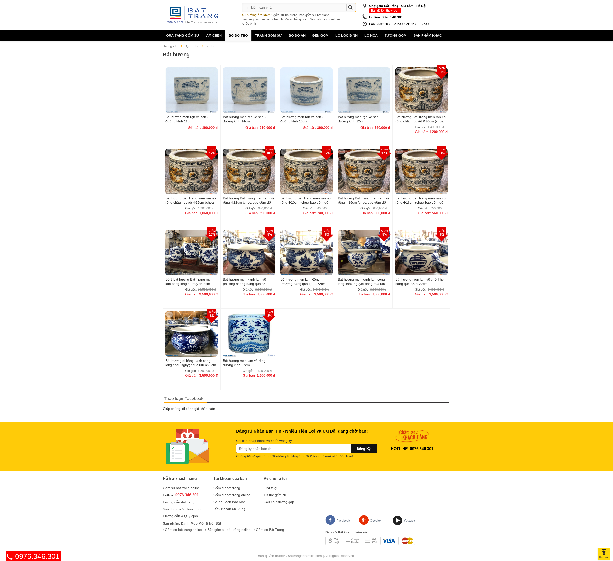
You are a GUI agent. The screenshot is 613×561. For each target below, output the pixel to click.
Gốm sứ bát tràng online (181, 488)
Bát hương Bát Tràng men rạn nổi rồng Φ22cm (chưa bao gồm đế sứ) (248, 200)
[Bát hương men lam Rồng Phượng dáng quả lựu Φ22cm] (306, 252)
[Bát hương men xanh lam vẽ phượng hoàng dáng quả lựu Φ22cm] (249, 252)
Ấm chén (214, 35)
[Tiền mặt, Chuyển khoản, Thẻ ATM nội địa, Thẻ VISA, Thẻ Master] (370, 540)
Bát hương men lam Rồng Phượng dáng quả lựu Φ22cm (303, 282)
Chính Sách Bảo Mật (229, 502)
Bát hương (213, 46)
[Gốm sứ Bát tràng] (194, 15)
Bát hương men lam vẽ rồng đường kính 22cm (244, 363)
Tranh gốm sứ (268, 35)
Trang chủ (171, 46)
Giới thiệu (271, 488)
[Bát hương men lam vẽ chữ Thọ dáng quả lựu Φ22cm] (421, 252)
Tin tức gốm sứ (275, 495)
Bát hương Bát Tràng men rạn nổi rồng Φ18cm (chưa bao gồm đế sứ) (420, 200)
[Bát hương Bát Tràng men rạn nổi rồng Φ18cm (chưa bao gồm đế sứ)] (421, 171)
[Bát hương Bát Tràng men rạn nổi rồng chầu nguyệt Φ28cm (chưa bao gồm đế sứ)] (421, 90)
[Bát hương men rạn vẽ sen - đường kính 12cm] (191, 90)
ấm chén (273, 19)
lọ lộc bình (249, 23)
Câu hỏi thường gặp (279, 502)
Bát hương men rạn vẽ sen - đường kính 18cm (301, 119)
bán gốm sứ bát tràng (314, 15)
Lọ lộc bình (346, 35)
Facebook (343, 520)
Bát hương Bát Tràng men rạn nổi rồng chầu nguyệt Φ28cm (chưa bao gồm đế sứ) (420, 119)
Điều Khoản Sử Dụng (229, 509)
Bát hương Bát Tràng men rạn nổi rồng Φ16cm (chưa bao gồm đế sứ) (363, 200)
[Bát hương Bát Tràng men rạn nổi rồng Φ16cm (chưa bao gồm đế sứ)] (364, 171)
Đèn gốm (320, 35)
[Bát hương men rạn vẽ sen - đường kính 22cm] (364, 90)
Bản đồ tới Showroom (385, 10)
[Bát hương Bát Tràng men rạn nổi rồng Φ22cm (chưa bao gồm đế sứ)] (249, 171)
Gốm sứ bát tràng (226, 488)
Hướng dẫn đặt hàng (178, 502)
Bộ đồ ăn (297, 35)
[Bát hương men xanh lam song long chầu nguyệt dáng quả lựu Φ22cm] (364, 252)
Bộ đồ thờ (238, 35)
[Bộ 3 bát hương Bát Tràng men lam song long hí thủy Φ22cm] (191, 252)
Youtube (409, 520)
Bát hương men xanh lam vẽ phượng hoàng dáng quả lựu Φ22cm (245, 282)
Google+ (376, 520)
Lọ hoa (371, 35)
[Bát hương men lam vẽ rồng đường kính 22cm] (249, 333)
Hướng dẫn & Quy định (180, 516)
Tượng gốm (396, 35)
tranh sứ (334, 19)
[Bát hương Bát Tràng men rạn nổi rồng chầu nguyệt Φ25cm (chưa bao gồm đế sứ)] (191, 171)
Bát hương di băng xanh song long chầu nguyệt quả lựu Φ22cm (190, 363)
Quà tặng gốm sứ (182, 35)
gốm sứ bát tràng (285, 15)
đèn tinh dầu (318, 19)
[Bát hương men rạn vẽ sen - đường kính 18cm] (306, 90)
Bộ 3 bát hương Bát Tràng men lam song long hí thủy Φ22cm (189, 282)
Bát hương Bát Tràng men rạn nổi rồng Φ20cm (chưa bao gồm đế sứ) (305, 200)
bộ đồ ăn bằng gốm (294, 19)
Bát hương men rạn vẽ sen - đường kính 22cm (359, 119)
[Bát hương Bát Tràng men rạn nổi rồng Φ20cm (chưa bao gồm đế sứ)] (306, 171)
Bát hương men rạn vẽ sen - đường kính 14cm (244, 119)
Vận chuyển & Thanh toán (182, 509)
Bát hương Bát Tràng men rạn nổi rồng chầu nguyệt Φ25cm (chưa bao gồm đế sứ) (190, 200)
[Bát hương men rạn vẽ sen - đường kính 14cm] (249, 90)
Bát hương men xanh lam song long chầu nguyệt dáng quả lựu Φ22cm (361, 282)
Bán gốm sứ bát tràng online (228, 530)
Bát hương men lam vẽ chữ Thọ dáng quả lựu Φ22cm (419, 282)
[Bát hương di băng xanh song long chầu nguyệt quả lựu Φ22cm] (191, 333)
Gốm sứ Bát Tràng (270, 530)
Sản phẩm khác (428, 35)
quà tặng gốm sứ (253, 19)
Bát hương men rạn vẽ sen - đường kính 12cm (186, 119)
